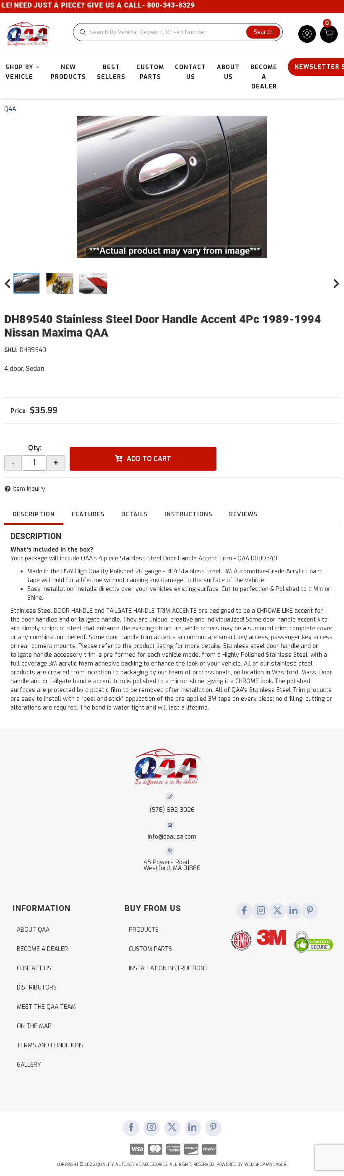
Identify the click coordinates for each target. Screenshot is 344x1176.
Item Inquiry (29, 489)
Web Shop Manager (265, 1164)
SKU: (11, 350)
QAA (10, 109)
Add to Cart (149, 458)
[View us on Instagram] (261, 911)
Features (88, 514)
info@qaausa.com (172, 837)
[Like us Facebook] (244, 911)
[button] (178, 32)
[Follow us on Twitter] (277, 911)
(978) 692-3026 (172, 810)
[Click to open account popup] (307, 34)
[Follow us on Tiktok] (293, 911)
